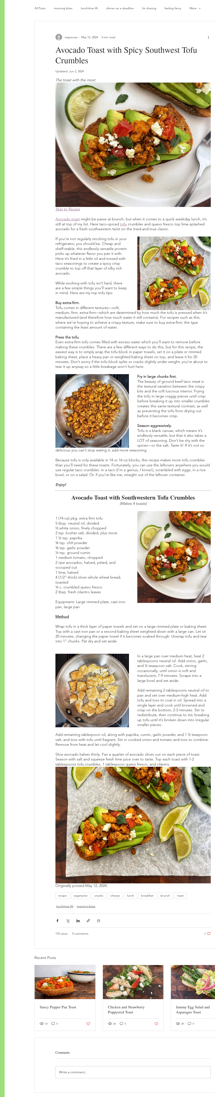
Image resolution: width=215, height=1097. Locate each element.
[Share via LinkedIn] (78, 921)
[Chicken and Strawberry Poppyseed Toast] (133, 982)
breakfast (147, 895)
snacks (99, 895)
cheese (115, 895)
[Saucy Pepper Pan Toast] (65, 982)
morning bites (63, 8)
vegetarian (81, 895)
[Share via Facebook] (57, 921)
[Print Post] (99, 921)
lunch (130, 895)
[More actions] (208, 37)
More (193, 8)
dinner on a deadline (120, 8)
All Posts (40, 8)
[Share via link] (88, 921)
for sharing (149, 8)
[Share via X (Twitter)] (68, 921)
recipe (62, 895)
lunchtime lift (89, 8)
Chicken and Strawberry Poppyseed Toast (126, 1009)
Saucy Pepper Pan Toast (58, 1006)
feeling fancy (173, 8)
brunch (165, 895)
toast (180, 895)
